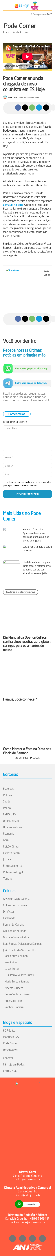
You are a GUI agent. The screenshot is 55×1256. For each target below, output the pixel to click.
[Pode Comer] (5, 97)
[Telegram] (39, 107)
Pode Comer (20, 25)
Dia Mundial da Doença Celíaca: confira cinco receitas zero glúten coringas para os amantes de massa (27, 643)
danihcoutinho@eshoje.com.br (27, 1222)
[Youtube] (32, 1238)
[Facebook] (18, 107)
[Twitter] (42, 1238)
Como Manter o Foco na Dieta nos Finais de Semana (27, 751)
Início (6, 32)
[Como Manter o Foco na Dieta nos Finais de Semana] (27, 726)
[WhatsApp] (32, 107)
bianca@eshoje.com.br (28, 1195)
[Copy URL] (46, 107)
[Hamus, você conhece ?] (27, 676)
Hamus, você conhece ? (20, 699)
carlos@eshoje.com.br (27, 1179)
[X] (25, 107)
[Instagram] (12, 1238)
